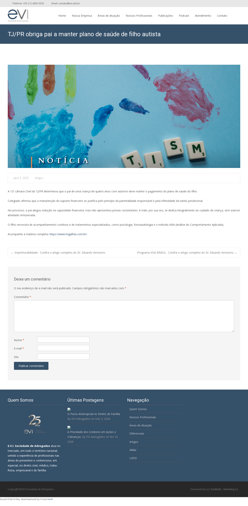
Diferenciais (136, 433)
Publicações (165, 15)
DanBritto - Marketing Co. (225, 489)
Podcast (184, 15)
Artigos (39, 178)
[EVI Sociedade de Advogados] (15, 14)
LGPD (133, 458)
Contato (222, 15)
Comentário (22, 297)
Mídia (132, 450)
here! (50, 499)
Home (62, 15)
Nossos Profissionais (139, 15)
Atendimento (203, 15)
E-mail (19, 348)
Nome (19, 340)
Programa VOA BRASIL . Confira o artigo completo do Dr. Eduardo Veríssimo (187, 252)
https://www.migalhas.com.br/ (68, 234)
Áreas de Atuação (109, 15)
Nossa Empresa (82, 15)
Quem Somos (138, 409)
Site (16, 357)
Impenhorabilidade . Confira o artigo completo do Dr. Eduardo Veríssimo (58, 252)
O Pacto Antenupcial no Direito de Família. (94, 414)
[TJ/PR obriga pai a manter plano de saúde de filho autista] (124, 116)
